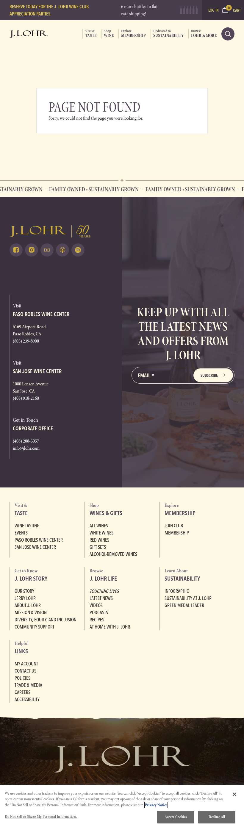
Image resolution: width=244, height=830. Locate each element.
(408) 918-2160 (26, 398)
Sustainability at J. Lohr (188, 598)
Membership (177, 533)
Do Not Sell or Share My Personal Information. (41, 816)
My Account (26, 664)
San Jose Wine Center (35, 547)
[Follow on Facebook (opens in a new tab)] (16, 250)
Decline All (217, 817)
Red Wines (99, 540)
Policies (22, 678)
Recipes (97, 620)
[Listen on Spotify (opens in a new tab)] (78, 250)
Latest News (101, 598)
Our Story (24, 591)
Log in (213, 10)
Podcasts (99, 612)
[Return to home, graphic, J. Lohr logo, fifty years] (29, 33)
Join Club (174, 526)
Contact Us (25, 671)
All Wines (99, 526)
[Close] (234, 794)
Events (21, 533)
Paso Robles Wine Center (39, 540)
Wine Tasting (27, 526)
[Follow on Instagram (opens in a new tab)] (31, 250)
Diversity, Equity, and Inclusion (45, 620)
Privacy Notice (156, 805)
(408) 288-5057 (26, 441)
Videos (96, 605)
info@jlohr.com (26, 448)
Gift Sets (98, 547)
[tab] (89, 34)
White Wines (101, 533)
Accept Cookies (176, 817)
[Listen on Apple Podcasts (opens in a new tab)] (62, 250)
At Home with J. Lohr (110, 627)
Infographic (177, 591)
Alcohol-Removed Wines (113, 554)
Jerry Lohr (25, 598)
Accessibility (27, 699)
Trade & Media (28, 685)
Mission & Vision (31, 612)
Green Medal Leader (184, 605)
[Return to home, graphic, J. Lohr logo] (61, 231)
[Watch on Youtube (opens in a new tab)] (47, 250)
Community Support (34, 627)
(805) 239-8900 (26, 341)
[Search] (227, 33)
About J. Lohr (28, 605)
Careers (22, 692)
